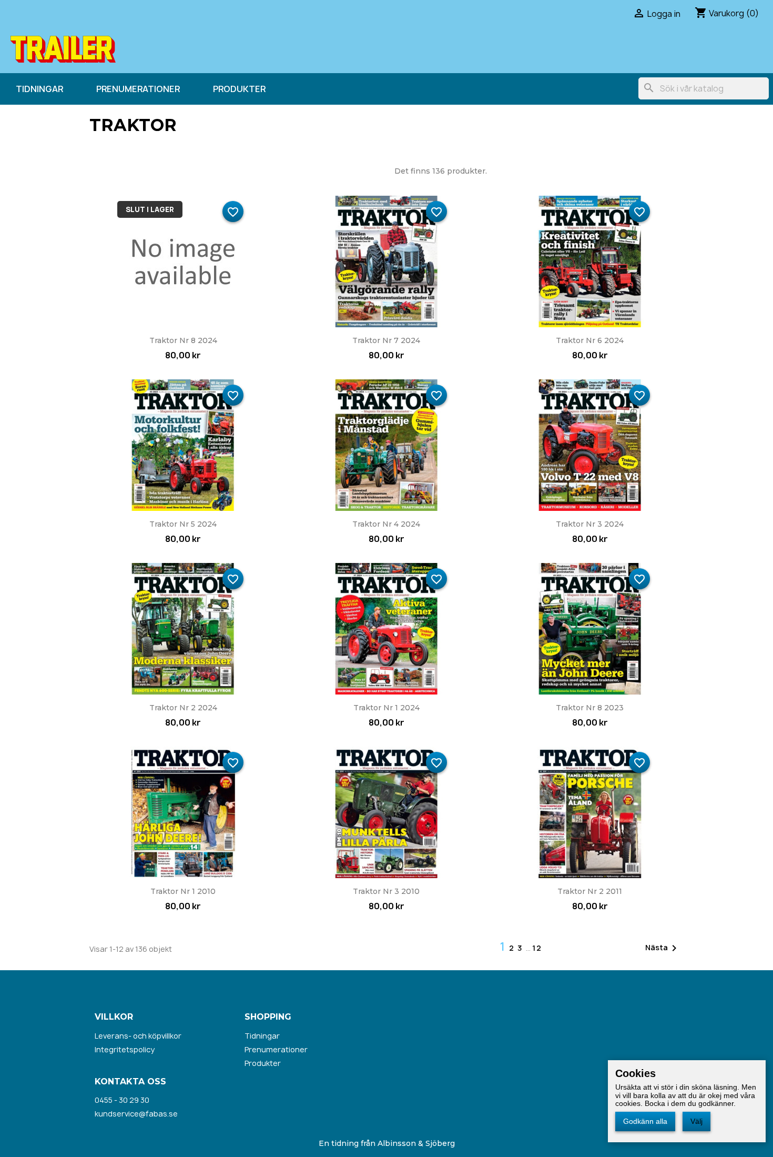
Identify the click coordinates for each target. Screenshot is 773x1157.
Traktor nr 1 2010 (183, 891)
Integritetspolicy (125, 1049)
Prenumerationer (138, 89)
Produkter (239, 89)
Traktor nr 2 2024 (183, 707)
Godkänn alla (645, 1121)
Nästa (662, 948)
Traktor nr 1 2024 (386, 707)
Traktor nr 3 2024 (590, 524)
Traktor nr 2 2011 (589, 891)
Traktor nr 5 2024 (183, 524)
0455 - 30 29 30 (122, 1100)
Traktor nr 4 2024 (386, 524)
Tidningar (39, 89)
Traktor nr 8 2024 (183, 340)
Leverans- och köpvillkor (138, 1036)
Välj (696, 1121)
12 (537, 948)
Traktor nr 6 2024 (590, 340)
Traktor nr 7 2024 (386, 340)
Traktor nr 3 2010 (386, 891)
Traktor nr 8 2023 (590, 707)
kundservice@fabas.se (136, 1114)
